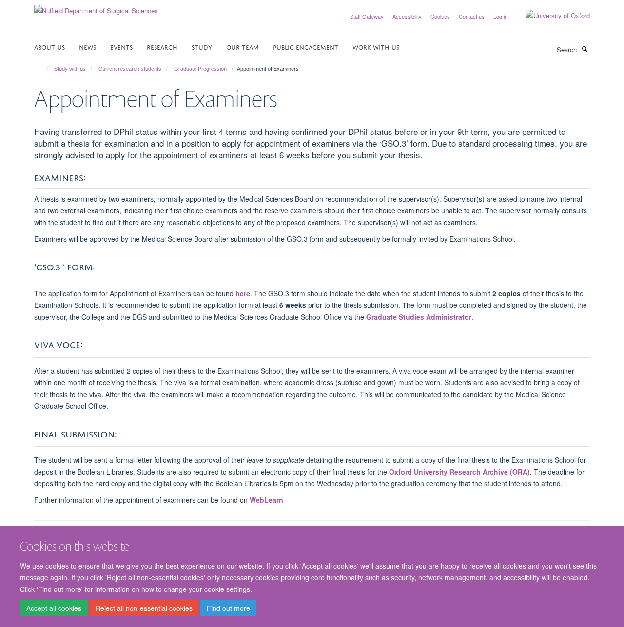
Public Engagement (305, 46)
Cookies (440, 16)
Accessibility (407, 16)
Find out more (228, 608)
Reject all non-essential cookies (144, 608)
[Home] (42, 68)
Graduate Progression (200, 69)
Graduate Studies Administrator (418, 317)
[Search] (584, 48)
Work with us (375, 46)
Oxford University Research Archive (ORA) (459, 471)
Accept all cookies (53, 608)
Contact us (472, 16)
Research (162, 46)
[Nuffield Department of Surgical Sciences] (96, 7)
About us (49, 46)
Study (202, 46)
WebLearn (266, 500)
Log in (500, 16)
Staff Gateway (367, 16)
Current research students (129, 69)
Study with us (70, 69)
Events (121, 46)
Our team (242, 46)
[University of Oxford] (550, 15)
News (87, 46)
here (242, 293)
